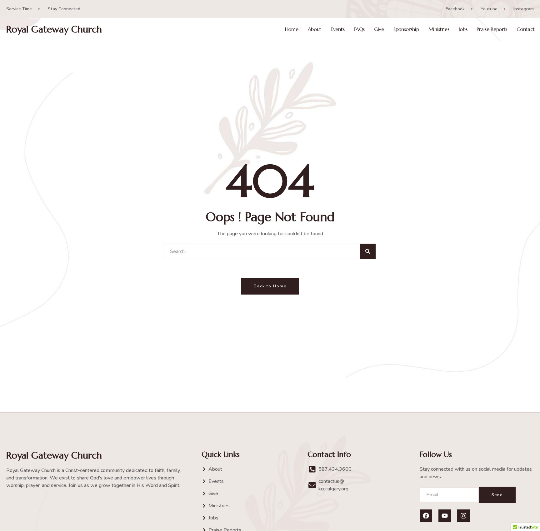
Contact (526, 29)
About (315, 29)
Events (337, 29)
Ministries (438, 29)
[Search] (368, 251)
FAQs (359, 29)
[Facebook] (426, 515)
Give (379, 29)
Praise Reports (492, 29)
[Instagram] (463, 515)
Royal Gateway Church (54, 29)
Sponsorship (406, 29)
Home (291, 29)
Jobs (463, 29)
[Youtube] (444, 515)
